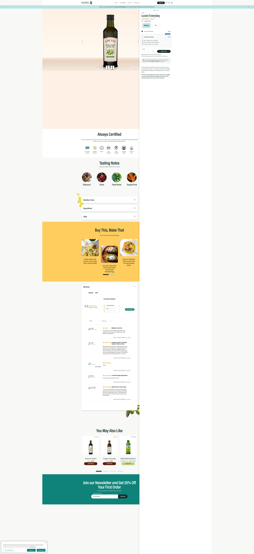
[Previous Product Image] (82, 41)
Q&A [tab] (96, 292)
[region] (24, 547)
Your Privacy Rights (9, 550)
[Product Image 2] (112, 68)
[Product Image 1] (108, 68)
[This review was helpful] (126, 337)
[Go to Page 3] (113, 471)
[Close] (45, 542)
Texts (142, 6)
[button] (116, 2)
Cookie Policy (33, 547)
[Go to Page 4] (120, 471)
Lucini (157, 10)
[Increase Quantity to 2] (153, 51)
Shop (154, 10)
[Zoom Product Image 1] (110, 42)
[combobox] (94, 321)
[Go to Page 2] (113, 274)
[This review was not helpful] (128, 337)
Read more (123, 353)
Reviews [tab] (91, 292)
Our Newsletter (132, 6)
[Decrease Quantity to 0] (143, 51)
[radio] (146, 25)
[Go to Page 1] (106, 274)
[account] (169, 3)
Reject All (31, 550)
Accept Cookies (41, 550)
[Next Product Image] (138, 41)
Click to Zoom (135, 69)
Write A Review (130, 309)
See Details (155, 40)
